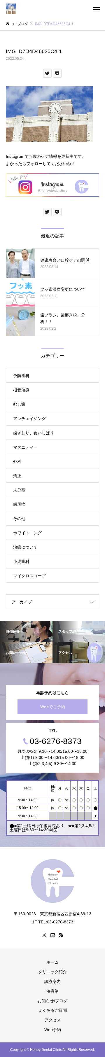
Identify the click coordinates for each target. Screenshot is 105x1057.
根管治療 (21, 390)
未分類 (19, 490)
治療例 (52, 991)
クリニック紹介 (52, 972)
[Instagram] (44, 935)
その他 (19, 518)
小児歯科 (21, 561)
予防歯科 (21, 375)
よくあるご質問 (52, 1010)
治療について (25, 547)
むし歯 (19, 404)
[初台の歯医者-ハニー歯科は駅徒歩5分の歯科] (11, 9)
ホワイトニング (27, 533)
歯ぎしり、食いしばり (33, 432)
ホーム (52, 962)
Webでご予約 (52, 706)
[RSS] (61, 935)
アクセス (52, 1020)
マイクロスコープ (29, 575)
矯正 (17, 475)
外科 (17, 461)
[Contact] (52, 935)
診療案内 (52, 981)
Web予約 (52, 1029)
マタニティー (25, 447)
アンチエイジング (29, 418)
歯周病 (19, 504)
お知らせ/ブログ (52, 1000)
